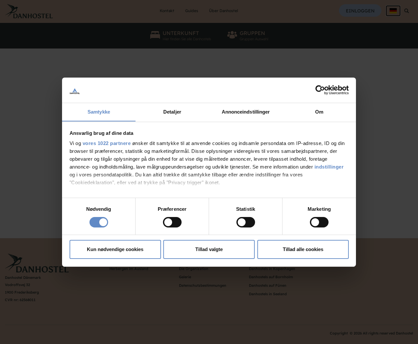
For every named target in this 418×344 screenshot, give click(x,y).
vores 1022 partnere (107, 143)
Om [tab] (319, 111)
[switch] (172, 222)
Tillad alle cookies (303, 249)
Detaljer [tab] (172, 111)
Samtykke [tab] (99, 111)
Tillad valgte (209, 249)
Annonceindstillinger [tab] (246, 111)
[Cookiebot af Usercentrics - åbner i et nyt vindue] (320, 90)
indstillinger (329, 167)
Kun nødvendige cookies (115, 249)
